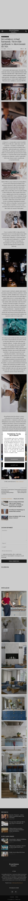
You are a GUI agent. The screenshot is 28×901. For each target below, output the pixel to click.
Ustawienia (14, 459)
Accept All (14, 465)
